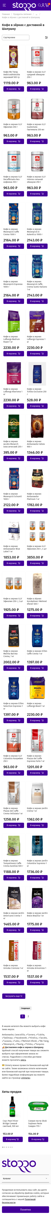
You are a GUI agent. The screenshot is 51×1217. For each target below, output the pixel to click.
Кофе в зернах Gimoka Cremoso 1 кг (13, 966)
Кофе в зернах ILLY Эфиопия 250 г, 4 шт (37, 547)
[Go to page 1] (2, 1147)
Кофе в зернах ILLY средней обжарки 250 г (36, 74)
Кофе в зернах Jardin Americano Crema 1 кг (13, 916)
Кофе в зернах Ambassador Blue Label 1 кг (11, 549)
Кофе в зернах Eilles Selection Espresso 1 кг (13, 706)
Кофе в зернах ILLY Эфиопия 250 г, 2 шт (13, 599)
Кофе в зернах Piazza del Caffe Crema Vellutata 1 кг (13, 811)
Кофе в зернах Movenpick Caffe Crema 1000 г (11, 232)
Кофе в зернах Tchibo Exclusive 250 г (36, 392)
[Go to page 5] (10, 1147)
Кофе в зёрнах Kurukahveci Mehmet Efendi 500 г (37, 601)
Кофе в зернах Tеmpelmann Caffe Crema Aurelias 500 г (13, 863)
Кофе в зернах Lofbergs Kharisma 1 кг (12, 392)
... (36, 14)
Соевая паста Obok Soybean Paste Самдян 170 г (37, 1123)
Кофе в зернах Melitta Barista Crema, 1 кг (10, 654)
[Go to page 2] (4, 1147)
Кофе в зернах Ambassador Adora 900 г (36, 444)
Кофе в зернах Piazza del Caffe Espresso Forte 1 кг (36, 758)
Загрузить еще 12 (13, 996)
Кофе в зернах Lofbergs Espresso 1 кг (36, 339)
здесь (23, 1060)
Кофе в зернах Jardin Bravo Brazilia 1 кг (37, 914)
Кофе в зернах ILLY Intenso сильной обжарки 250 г (36, 179)
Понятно (25, 1209)
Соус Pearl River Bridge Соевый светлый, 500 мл (11, 1123)
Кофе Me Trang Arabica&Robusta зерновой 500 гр (11, 74)
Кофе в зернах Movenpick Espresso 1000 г (12, 284)
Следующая (25, 1008)
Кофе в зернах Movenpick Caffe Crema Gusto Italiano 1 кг (37, 285)
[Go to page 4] (8, 1147)
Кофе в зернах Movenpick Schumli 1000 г (12, 496)
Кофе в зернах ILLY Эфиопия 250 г (12, 125)
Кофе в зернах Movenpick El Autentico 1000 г (34, 232)
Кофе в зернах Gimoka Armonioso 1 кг (36, 968)
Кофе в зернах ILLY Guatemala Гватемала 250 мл (36, 127)
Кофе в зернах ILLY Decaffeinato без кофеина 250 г (12, 179)
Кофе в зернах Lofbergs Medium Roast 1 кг (11, 339)
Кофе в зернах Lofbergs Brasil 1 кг (36, 704)
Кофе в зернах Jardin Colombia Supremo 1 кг (37, 863)
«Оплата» (25, 1078)
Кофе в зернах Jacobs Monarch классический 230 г (12, 444)
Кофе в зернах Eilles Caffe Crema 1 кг (37, 652)
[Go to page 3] (6, 1147)
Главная (6, 14)
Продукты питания (22, 14)
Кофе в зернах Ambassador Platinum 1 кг (34, 496)
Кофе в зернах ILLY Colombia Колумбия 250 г (13, 758)
